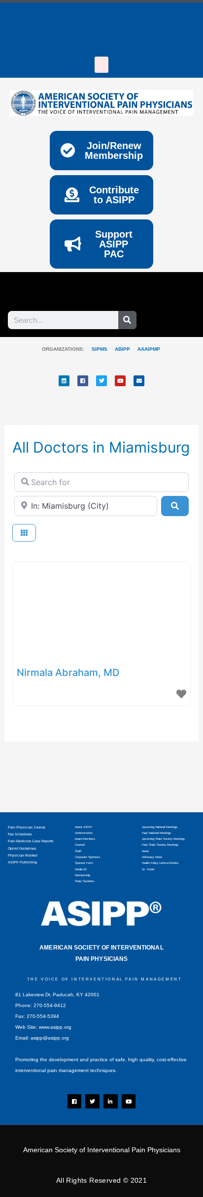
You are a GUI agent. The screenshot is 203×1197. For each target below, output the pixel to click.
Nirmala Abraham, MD (68, 672)
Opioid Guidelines (22, 848)
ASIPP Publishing (22, 862)
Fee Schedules (20, 834)
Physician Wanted (22, 855)
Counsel (80, 844)
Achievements (84, 832)
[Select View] (24, 533)
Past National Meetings (156, 832)
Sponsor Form (84, 862)
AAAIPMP (148, 349)
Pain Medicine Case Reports (31, 841)
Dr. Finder (148, 869)
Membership (82, 875)
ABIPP (122, 349)
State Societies (84, 881)
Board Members (85, 838)
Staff (78, 851)
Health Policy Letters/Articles (160, 862)
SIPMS (95, 349)
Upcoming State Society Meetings (163, 838)
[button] (101, 65)
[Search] (127, 320)
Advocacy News (152, 857)
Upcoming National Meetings (159, 827)
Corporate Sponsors (87, 857)
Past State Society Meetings (160, 844)
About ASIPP (83, 827)
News (145, 851)
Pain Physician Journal (26, 827)
